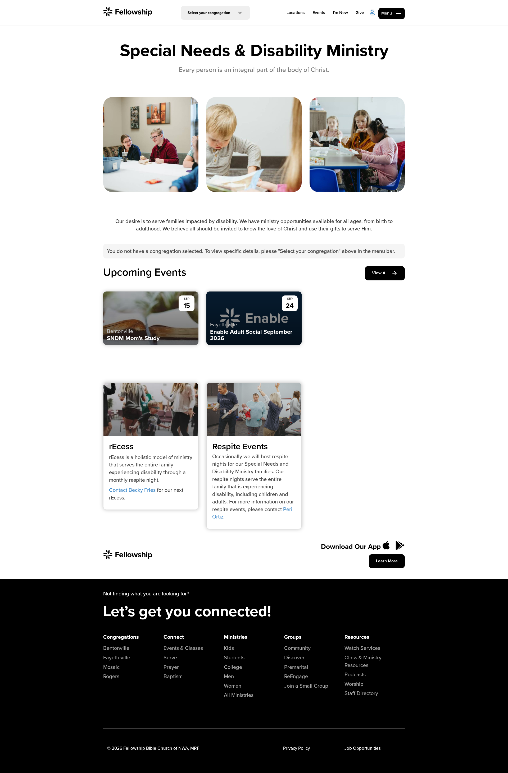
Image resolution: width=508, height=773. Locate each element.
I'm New (340, 13)
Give (360, 13)
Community (297, 648)
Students (234, 657)
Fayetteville (116, 657)
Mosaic (111, 667)
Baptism (173, 676)
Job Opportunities (362, 748)
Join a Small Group (306, 685)
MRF (194, 748)
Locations (296, 13)
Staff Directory (361, 693)
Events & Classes (183, 648)
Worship (354, 684)
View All (380, 273)
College (233, 667)
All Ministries (238, 695)
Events (318, 13)
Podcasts (355, 674)
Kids (229, 648)
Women (232, 685)
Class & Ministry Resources (363, 661)
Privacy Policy (296, 748)
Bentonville (116, 648)
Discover (294, 657)
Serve (170, 657)
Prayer (171, 667)
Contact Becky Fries (133, 490)
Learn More (387, 561)
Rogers (111, 676)
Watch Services (362, 648)
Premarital (296, 667)
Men (229, 676)
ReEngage (296, 676)
